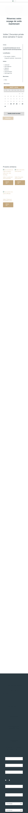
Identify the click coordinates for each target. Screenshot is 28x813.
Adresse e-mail (9, 763)
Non (11, 780)
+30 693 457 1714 (14, 706)
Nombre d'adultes (9, 784)
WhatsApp (14, 716)
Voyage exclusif (9, 778)
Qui (7, 780)
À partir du (8, 801)
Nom (6, 756)
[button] (14, 2)
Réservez (8, 118)
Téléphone (8, 769)
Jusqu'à (7, 808)
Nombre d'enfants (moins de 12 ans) (13, 791)
